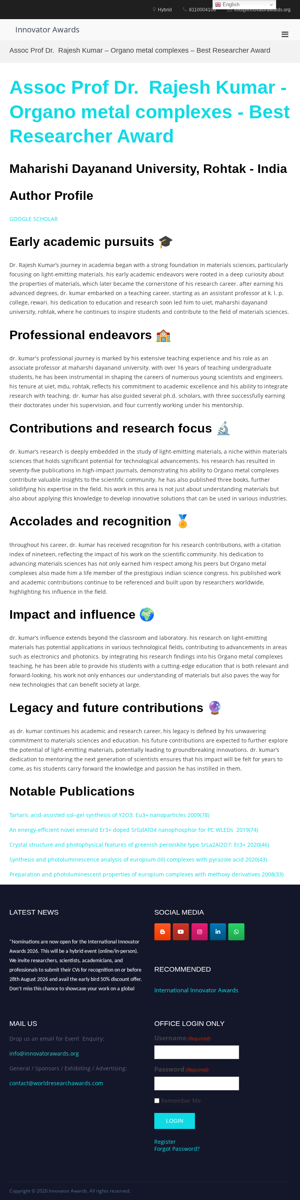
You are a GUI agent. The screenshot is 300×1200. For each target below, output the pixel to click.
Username (182, 1038)
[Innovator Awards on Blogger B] (162, 931)
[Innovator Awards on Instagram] (199, 931)
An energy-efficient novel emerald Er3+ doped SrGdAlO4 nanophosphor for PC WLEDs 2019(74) (133, 829)
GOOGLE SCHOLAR (33, 219)
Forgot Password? (177, 1148)
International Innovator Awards (196, 990)
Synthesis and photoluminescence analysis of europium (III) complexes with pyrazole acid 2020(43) (138, 859)
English (230, 4)
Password (181, 1069)
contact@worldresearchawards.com (56, 1083)
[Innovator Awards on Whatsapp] (236, 931)
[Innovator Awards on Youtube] (181, 931)
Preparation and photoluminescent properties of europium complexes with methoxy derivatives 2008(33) (146, 874)
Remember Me (181, 1100)
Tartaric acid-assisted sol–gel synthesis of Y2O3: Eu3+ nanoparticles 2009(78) (109, 815)
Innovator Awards (47, 29)
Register (165, 1141)
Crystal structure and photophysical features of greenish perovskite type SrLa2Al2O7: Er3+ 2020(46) (139, 844)
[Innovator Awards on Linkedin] (218, 931)
